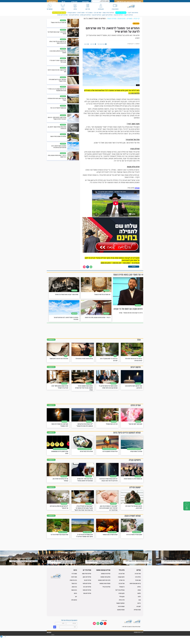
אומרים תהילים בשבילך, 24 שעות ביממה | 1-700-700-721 (129, 2)
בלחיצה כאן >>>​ (134, 93)
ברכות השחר (74, 590)
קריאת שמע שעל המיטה (135, 583)
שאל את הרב (97, 13)
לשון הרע (139, 606)
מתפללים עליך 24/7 (119, 590)
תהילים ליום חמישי (62, 15)
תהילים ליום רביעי (74, 15)
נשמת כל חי (89, 13)
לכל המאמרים (51, 339)
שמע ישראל (138, 580)
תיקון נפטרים (121, 593)
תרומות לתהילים (52, 2)
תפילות (138, 570)
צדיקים (139, 603)
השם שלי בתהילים (121, 13)
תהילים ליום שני (96, 15)
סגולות (137, 188)
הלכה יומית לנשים (117, 263)
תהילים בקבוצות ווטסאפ (103, 570)
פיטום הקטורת (72, 13)
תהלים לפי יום (87, 570)
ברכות (75, 570)
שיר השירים (121, 580)
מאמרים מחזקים (120, 610)
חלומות (139, 593)
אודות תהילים (74, 2)
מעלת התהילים (137, 610)
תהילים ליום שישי (87, 593)
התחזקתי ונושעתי (120, 603)
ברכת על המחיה (73, 580)
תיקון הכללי (121, 597)
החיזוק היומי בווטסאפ (105, 577)
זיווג (76, 597)
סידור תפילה (121, 600)
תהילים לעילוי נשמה (108, 13)
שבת (139, 600)
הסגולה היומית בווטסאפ (105, 583)
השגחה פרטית (121, 606)
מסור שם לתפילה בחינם (59, 13)
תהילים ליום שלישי (85, 15)
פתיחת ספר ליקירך (133, 13)
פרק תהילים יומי (136, 263)
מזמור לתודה (80, 13)
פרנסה (75, 593)
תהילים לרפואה (128, 15)
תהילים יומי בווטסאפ (105, 574)
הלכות (139, 597)
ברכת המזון (74, 587)
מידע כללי (121, 570)
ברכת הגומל (74, 583)
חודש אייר (134, 266)
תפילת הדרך (138, 577)
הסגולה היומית (126, 263)
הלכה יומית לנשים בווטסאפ (104, 580)
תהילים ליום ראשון (107, 15)
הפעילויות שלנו (85, 2)
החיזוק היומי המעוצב (106, 263)
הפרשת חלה (74, 600)
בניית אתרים (52, 634)
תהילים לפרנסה (118, 15)
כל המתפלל (121, 587)
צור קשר (63, 2)
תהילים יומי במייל (106, 587)
